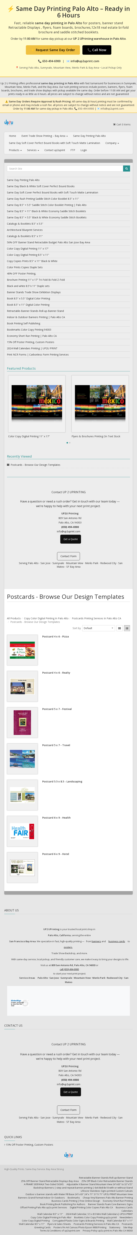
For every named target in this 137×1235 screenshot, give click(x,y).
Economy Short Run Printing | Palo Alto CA (32, 336)
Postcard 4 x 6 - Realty (56, 672)
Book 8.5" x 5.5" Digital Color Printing (28, 298)
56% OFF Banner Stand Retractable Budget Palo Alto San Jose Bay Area (48, 242)
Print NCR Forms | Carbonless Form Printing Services (38, 354)
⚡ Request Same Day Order (53, 50)
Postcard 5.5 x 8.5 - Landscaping (62, 781)
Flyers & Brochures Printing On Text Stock (96, 436)
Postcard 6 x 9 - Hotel (55, 854)
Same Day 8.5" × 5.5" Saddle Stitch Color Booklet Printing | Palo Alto (47, 205)
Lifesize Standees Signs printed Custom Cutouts (107, 1190)
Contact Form (68, 556)
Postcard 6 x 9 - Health (56, 817)
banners (96, 941)
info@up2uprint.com (112, 108)
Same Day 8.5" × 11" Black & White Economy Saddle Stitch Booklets (46, 211)
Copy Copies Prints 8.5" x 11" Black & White (32, 261)
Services (32, 150)
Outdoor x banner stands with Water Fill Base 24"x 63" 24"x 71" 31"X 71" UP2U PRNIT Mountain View (79, 1194)
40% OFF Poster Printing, (21, 273)
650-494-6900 (86, 108)
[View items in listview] (127, 628)
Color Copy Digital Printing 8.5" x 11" (28, 254)
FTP (72, 150)
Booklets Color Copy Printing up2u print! (95, 1217)
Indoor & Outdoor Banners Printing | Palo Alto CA (36, 317)
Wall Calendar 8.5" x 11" (50, 1214)
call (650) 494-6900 (69, 969)
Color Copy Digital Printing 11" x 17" (28, 248)
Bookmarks (74, 1197)
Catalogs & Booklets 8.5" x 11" (25, 236)
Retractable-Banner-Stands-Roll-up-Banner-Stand (35, 311)
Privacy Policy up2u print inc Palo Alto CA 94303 (108, 1230)
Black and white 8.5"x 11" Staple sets (28, 286)
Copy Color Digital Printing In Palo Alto (46, 618)
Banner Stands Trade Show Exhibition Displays (34, 292)
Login (83, 150)
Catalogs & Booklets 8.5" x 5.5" (25, 223)
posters (68, 947)
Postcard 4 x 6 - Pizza (55, 636)
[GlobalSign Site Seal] (20, 1002)
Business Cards (124, 1207)
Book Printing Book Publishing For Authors (62, 1204)
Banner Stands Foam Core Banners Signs (110, 1204)
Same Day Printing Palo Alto (89, 135)
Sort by (77, 628)
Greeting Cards (42, 1227)
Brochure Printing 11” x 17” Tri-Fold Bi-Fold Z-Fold (36, 279)
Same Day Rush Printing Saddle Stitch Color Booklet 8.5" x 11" (43, 198)
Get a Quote (71, 539)
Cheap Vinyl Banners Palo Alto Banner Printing (108, 1197)
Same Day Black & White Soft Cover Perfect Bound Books (41, 186)
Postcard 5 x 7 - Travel (56, 745)
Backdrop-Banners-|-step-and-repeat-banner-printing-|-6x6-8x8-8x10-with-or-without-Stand (83, 1187)
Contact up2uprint (54, 150)
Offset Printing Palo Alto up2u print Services (43, 1207)
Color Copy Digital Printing (36, 1220)
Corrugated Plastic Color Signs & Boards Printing (78, 1220)
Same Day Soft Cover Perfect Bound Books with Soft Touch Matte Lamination (54, 143)
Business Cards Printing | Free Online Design (76, 1200)
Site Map (128, 1227)
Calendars (127, 1210)
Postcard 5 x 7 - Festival (57, 709)
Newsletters (126, 1217)
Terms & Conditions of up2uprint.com (60, 1230)
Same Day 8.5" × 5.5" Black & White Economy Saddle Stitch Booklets (47, 217)
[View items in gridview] (119, 628)
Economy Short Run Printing (118, 1200)
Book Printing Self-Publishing (23, 323)
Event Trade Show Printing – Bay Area (43, 135)
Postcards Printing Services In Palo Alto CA (96, 618)
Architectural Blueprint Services (25, 230)
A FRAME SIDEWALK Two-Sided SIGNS (44, 1184)
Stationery (114, 1227)
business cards (116, 941)
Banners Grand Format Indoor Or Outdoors (41, 1197)
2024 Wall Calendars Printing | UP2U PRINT (32, 348)
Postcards (127, 1224)
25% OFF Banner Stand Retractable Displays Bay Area (50, 1181)
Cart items (123, 124)
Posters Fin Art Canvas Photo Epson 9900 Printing (80, 1227)
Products (14, 150)
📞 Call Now (96, 50)
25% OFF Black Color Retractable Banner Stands (107, 1181)
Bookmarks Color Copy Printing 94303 (29, 329)
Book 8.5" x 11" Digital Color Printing (28, 304)
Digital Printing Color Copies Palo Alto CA (91, 1207)
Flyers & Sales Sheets (59, 1224)
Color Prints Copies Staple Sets (25, 267)
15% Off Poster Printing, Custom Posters (30, 342)
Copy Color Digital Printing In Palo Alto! (51, 1217)
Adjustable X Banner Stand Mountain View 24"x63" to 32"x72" (100, 1184)
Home (12, 135)
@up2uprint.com (70, 531)
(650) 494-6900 (70, 527)
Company (111, 143)
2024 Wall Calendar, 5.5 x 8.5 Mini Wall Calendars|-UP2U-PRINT (99, 1214)
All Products (14, 618)
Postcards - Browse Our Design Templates (35, 464)
